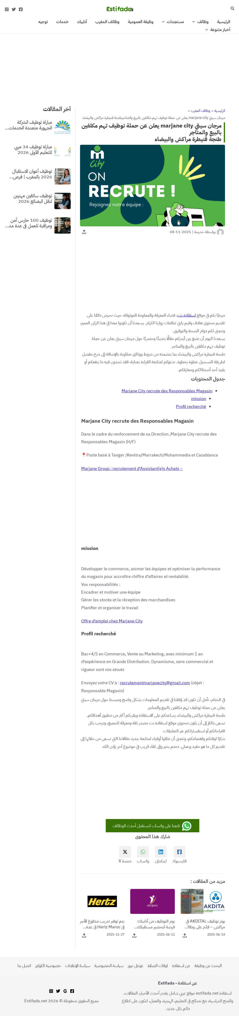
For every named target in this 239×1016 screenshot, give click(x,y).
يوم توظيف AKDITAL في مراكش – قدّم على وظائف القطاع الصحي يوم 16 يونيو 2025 (203, 924)
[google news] (65, 991)
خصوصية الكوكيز (48, 965)
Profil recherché (191, 406)
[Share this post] (84, 232)
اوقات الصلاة (158, 965)
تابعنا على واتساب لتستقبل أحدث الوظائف (147, 825)
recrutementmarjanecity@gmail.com (155, 683)
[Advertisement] (119, 68)
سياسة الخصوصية (108, 965)
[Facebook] (21, 9)
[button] (232, 9)
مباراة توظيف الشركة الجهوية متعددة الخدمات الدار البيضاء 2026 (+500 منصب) (29, 125)
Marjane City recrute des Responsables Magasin (167, 391)
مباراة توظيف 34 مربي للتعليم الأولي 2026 (33, 149)
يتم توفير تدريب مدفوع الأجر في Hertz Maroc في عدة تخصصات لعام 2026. (102, 924)
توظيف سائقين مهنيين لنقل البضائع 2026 (32, 198)
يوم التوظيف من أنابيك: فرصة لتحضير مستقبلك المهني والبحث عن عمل (156, 924)
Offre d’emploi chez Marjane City (112, 621)
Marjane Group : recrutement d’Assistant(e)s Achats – (132, 468)
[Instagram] (7, 9)
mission (198, 398)
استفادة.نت (186, 315)
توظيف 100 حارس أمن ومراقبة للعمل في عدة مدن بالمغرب (29, 222)
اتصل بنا (24, 965)
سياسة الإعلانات (77, 965)
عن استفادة (181, 965)
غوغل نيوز (135, 965)
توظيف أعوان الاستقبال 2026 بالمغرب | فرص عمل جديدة (32, 174)
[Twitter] (14, 9)
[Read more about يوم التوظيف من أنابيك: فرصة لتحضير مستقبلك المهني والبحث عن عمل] (152, 901)
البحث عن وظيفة (208, 965)
